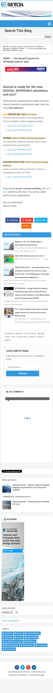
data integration (11, 645)
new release (28, 645)
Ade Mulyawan (22, 675)
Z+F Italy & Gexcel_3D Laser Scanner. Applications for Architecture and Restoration (31, 312)
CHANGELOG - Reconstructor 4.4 (17, 497)
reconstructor (22, 337)
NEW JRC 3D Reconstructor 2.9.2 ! (30, 256)
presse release (33, 633)
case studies (32, 637)
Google (28, 220)
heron (13, 337)
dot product (10, 649)
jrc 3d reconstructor (13, 641)
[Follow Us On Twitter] (22, 667)
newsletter (31, 641)
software (31, 337)
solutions (40, 337)
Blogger (41, 675)
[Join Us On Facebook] (17, 667)
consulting (42, 645)
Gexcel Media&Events (16, 672)
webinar (8, 340)
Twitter (42, 220)
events (7, 337)
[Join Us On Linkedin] (34, 667)
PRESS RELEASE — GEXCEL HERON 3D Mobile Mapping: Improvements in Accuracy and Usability (30, 487)
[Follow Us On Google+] (28, 667)
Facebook (13, 220)
